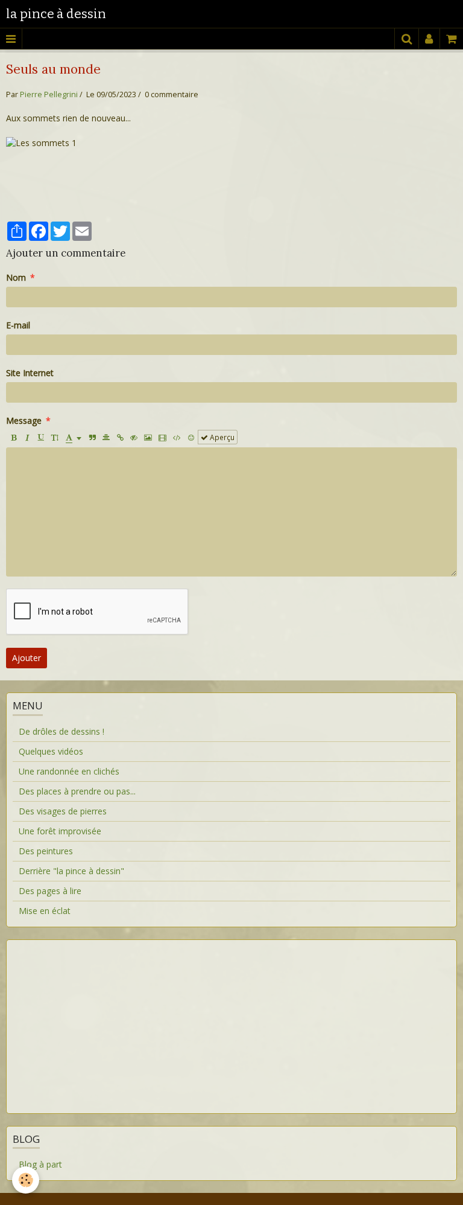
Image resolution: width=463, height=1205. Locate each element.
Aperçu (221, 437)
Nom (16, 277)
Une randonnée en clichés (69, 771)
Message (24, 420)
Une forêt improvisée (60, 831)
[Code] (176, 437)
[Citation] (92, 437)
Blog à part (40, 1164)
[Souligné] (41, 437)
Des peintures (46, 851)
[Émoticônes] (191, 437)
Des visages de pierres (63, 811)
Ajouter (26, 657)
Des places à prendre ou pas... (77, 791)
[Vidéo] (162, 437)
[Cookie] (25, 1180)
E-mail (18, 325)
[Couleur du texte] (73, 437)
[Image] (148, 437)
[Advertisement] (231, 1019)
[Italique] (27, 437)
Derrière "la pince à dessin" (71, 871)
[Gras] (13, 437)
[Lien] (120, 437)
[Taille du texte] (55, 437)
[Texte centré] (106, 437)
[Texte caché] (134, 437)
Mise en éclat (45, 910)
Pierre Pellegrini (49, 94)
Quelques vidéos (51, 751)
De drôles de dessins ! (61, 731)
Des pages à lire (50, 891)
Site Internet (30, 373)
